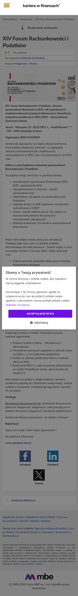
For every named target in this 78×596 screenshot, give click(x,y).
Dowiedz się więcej (18, 305)
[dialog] (39, 298)
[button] (39, 322)
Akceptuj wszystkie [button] (40, 313)
